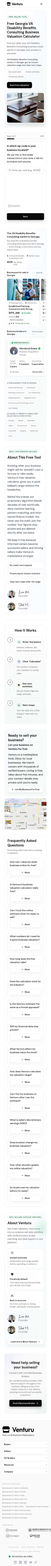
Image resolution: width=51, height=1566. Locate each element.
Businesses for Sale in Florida (14, 1492)
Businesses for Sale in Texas (13, 1495)
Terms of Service (27, 1547)
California (34, 431)
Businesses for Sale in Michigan (14, 1518)
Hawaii (20, 420)
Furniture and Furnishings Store (21, 403)
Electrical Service (15, 387)
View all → (39, 274)
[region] (25, 192)
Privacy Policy (13, 1547)
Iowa (10, 436)
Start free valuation (19, 85)
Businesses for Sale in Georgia (14, 1503)
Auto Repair (13, 408)
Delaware (31, 420)
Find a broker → (37, 332)
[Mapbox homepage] (14, 206)
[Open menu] (41, 4)
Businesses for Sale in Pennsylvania (16, 1510)
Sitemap (40, 1547)
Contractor (31, 387)
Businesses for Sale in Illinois (37, 1506)
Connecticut (22, 425)
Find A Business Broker (24, 1403)
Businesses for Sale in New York (14, 1499)
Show (27, 872)
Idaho (10, 425)
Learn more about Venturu (24, 1341)
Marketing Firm (14, 398)
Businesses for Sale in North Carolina (17, 1514)
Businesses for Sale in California (15, 1488)
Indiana (23, 431)
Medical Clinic (30, 398)
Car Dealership (34, 393)
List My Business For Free (27, 789)
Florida (11, 420)
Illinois (33, 425)
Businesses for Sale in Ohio (13, 1506)
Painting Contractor (16, 393)
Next (25, 216)
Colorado (12, 431)
